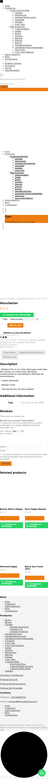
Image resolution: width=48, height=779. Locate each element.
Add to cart (15, 325)
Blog (7, 57)
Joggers (19, 36)
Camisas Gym (16, 629)
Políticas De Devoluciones (13, 684)
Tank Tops (20, 50)
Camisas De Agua (23, 45)
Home (3, 298)
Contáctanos (11, 59)
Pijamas (18, 40)
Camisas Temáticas (19, 631)
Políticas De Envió (9, 679)
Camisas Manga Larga (25, 17)
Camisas (18, 13)
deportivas (30, 342)
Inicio (7, 6)
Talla (5, 319)
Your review (6, 433)
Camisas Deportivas (26, 298)
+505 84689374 (18, 697)
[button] (42, 773)
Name (3, 447)
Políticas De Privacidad (11, 688)
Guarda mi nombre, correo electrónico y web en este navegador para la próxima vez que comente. (23, 456)
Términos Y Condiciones (11, 675)
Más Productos (17, 27)
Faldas (18, 31)
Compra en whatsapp (8, 525)
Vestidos (19, 22)
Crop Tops (20, 24)
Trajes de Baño (22, 29)
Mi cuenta (10, 66)
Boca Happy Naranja (35, 509)
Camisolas (19, 20)
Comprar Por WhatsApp (18, 315)
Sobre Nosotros (12, 54)
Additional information (31, 352)
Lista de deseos (12, 70)
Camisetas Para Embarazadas (29, 47)
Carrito (8, 68)
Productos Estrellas (19, 10)
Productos (10, 8)
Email (3, 450)
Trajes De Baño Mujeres (21, 666)
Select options (9, 518)
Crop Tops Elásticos (24, 52)
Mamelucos (20, 15)
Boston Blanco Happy (11, 509)
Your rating (6, 431)
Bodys (18, 33)
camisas (20, 342)
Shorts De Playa (17, 664)
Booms (18, 43)
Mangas (18, 38)
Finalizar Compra (13, 63)
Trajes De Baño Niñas (20, 669)
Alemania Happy (8, 566)
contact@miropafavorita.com (22, 701)
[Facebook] (1, 337)
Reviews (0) (9, 357)
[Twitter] (3, 337)
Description (9, 352)
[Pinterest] (6, 337)
